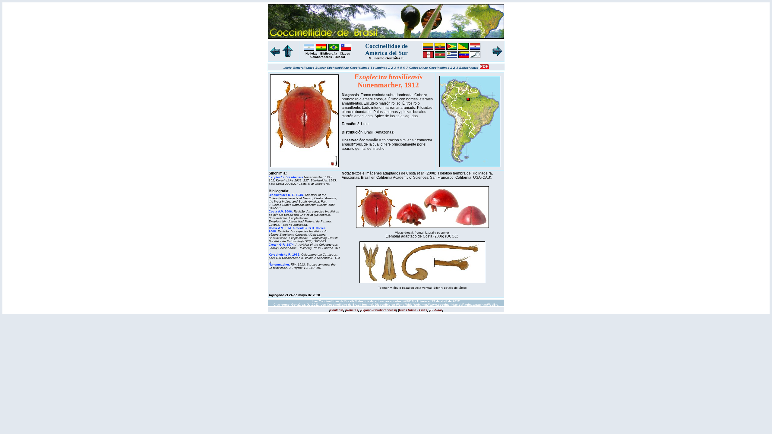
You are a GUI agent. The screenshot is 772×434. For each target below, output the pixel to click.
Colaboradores (321, 56)
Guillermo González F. (386, 58)
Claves (345, 53)
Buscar (340, 56)
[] (336, 310)
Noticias (311, 53)
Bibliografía (328, 53)
